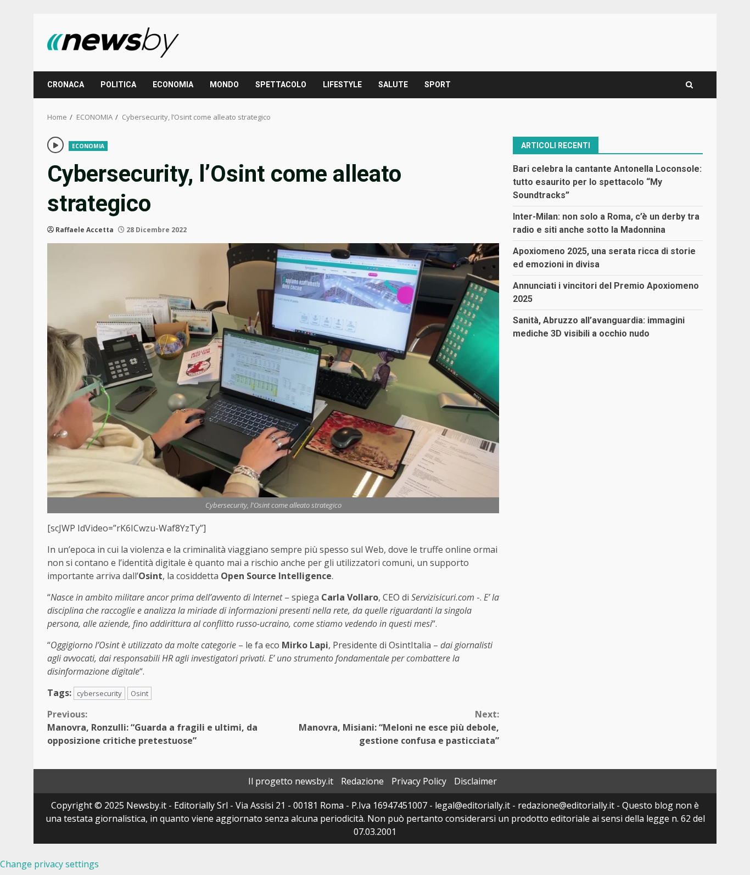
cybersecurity (99, 693)
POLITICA (118, 84)
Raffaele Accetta (84, 229)
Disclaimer (475, 781)
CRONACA (65, 84)
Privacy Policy (418, 781)
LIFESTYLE (342, 84)
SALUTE (393, 84)
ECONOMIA (173, 84)
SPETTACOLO (280, 84)
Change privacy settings (49, 864)
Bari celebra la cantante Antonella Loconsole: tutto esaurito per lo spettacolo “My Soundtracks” (607, 181)
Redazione (362, 781)
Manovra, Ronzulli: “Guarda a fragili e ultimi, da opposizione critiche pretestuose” (152, 727)
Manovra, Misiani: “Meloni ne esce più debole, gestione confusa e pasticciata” (399, 727)
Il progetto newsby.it (290, 781)
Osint (139, 693)
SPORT (437, 84)
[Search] (689, 85)
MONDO (224, 84)
